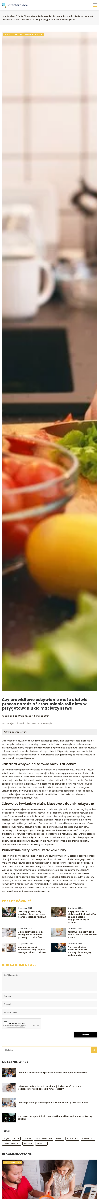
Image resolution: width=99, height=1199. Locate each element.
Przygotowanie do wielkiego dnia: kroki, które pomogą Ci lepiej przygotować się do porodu (82, 917)
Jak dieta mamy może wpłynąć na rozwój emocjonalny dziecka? (52, 1072)
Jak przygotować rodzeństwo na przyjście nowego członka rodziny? (32, 950)
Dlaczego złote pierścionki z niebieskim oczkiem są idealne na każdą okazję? (55, 1117)
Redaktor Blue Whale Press (16, 716)
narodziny (72, 1139)
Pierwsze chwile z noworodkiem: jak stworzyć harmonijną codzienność (79, 951)
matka (59, 1139)
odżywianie (88, 1139)
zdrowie (28, 1143)
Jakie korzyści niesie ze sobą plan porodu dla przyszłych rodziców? (31, 935)
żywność (41, 1143)
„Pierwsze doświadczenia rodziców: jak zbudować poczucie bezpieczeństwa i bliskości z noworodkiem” (49, 1087)
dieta (16, 1139)
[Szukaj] (94, 1050)
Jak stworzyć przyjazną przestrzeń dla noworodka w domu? (82, 935)
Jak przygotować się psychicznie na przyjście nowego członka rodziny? (32, 914)
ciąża (6, 1139)
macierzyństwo (44, 1139)
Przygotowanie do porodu (29, 34)
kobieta (27, 1139)
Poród (8, 34)
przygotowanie (11, 1143)
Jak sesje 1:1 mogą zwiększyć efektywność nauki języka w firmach (53, 1102)
